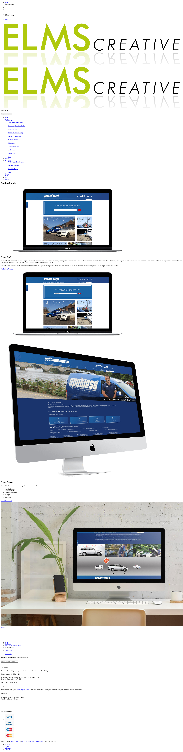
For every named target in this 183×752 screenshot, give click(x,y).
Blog (6, 177)
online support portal (23, 690)
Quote (6, 176)
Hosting (7, 158)
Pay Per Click (12, 129)
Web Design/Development (16, 122)
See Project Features (7, 269)
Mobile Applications (14, 136)
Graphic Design (13, 139)
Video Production (13, 146)
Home (6, 2)
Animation (11, 150)
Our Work (8, 160)
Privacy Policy (39, 741)
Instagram (7, 748)
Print (9, 157)
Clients (7, 174)
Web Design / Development (13, 645)
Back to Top (8, 650)
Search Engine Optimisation (16, 126)
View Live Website (6, 501)
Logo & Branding (13, 165)
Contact (7, 179)
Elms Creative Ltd (15, 741)
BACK (3, 627)
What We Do (8, 121)
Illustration (11, 153)
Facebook (7, 744)
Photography (12, 143)
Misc (9, 172)
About (6, 119)
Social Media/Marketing (15, 133)
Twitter (7, 746)
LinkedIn (7, 749)
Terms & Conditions (28, 741)
